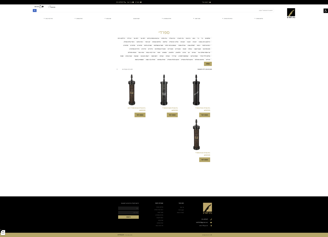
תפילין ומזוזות (79, 18)
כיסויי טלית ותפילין (228, 18)
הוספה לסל (204, 115)
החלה (208, 64)
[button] (326, 11)
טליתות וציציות (259, 18)
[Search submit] (35, 10)
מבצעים (53, 7)
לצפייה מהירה (196, 104)
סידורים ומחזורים (167, 18)
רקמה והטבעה (136, 18)
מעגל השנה (197, 18)
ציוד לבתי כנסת (49, 18)
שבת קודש (108, 18)
